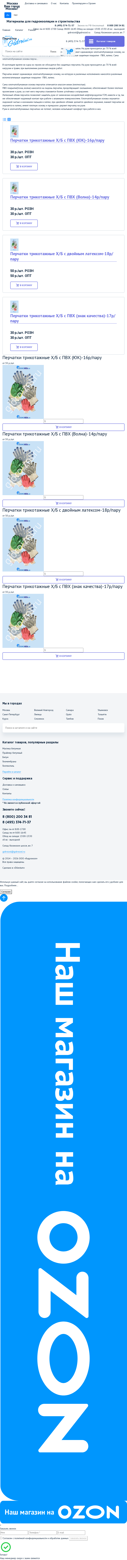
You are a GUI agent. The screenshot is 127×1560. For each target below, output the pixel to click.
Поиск (53, 51)
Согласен (6, 891)
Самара (70, 710)
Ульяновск (103, 710)
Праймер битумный (12, 752)
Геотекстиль (8, 765)
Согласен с (35, 1538)
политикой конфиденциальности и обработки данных (41, 1538)
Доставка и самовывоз (36, 3)
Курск (5, 718)
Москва (6, 710)
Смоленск (39, 718)
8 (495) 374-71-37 (64, 25)
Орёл (68, 714)
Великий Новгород (43, 710)
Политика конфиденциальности (18, 799)
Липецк (38, 714)
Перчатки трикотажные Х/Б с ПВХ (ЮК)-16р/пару (57, 140)
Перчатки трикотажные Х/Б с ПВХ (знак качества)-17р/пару (62, 318)
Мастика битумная (11, 748)
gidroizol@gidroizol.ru (79, 32)
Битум (5, 757)
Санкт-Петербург (11, 714)
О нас (54, 3)
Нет (16, 14)
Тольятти (102, 714)
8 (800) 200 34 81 (17, 816)
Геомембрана (9, 761)
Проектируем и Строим (84, 3)
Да (7, 14)
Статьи (5, 789)
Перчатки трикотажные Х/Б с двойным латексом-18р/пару (61, 256)
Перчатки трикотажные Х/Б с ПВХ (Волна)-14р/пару (59, 197)
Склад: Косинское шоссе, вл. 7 (109, 32)
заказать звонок (78, 1538)
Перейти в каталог (11, 771)
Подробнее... (11, 885)
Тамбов (70, 718)
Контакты (64, 3)
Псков (101, 718)
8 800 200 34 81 (116, 25)
